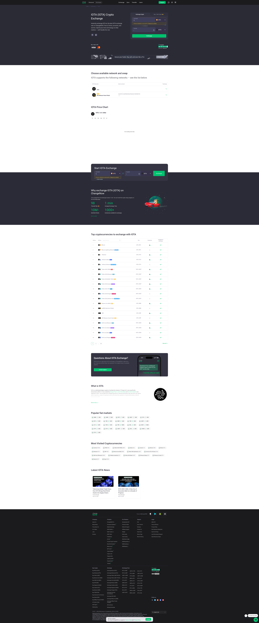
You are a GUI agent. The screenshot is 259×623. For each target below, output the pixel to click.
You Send (136, 18)
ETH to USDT (140, 580)
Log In (162, 2)
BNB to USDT (132, 592)
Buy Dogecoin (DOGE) (96, 585)
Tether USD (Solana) (108, 284)
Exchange (121, 2)
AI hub (108, 539)
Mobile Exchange (110, 526)
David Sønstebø (121, 391)
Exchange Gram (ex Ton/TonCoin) (111, 593)
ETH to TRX (139, 588)
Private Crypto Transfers (112, 541)
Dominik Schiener (132, 391)
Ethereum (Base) (107, 259)
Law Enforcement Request (156, 534)
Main (87, 6)
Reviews (94, 534)
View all (164, 343)
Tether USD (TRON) (107, 269)
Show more (94, 402)
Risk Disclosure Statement (156, 529)
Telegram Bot (110, 556)
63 (101, 343)
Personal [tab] (91, 2)
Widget (123, 531)
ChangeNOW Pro (110, 522)
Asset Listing (124, 536)
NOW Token (109, 534)
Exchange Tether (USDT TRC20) (113, 577)
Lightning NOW (110, 558)
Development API (125, 522)
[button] (160, 20)
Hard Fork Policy (154, 531)
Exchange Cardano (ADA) (112, 585)
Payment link (110, 561)
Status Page (139, 534)
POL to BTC (139, 590)
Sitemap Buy (95, 607)
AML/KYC (153, 522)
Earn (128, 2)
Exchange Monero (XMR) (112, 582)
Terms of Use (128, 620)
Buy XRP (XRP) (95, 582)
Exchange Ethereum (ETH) (112, 573)
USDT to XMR (125, 575)
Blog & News (95, 524)
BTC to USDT (124, 573)
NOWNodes (124, 546)
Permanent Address (111, 524)
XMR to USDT (132, 590)
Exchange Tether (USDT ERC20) (113, 575)
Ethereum (104, 254)
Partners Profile (125, 524)
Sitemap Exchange (111, 607)
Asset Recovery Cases (156, 536)
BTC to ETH (124, 587)
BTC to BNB (132, 588)
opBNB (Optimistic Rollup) (108, 308)
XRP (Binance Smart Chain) (109, 318)
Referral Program (125, 526)
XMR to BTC (124, 582)
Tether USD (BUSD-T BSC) (109, 279)
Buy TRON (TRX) (95, 592)
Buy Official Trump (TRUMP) (98, 599)
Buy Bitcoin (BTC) (96, 570)
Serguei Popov (113, 391)
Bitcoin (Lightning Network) (110, 250)
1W (95, 118)
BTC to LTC (139, 578)
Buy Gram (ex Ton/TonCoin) (98, 594)
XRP (103, 313)
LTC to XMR (132, 573)
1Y (103, 118)
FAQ (138, 522)
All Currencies (110, 604)
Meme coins (109, 546)
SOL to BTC (124, 590)
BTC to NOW (140, 585)
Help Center (139, 531)
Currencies (93, 6)
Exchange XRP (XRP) (111, 596)
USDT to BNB (140, 575)
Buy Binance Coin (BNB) (97, 577)
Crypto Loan (109, 553)
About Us (94, 522)
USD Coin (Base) (107, 332)
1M (98, 118)
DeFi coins (109, 548)
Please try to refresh (152, 23)
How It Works (140, 524)
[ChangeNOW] (84, 2)
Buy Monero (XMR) (96, 590)
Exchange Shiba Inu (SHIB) (112, 598)
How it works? (94, 216)
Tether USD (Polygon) (109, 293)
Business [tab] (98, 2)
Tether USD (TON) (107, 288)
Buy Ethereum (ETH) (96, 573)
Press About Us (95, 526)
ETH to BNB (132, 575)
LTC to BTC (132, 585)
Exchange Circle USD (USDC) (113, 580)
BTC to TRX (139, 583)
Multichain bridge (125, 539)
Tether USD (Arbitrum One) (110, 298)
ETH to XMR (124, 577)
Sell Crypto (94, 604)
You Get (135, 28)
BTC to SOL (139, 592)
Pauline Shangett (96, 494)
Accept (148, 619)
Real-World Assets (111, 544)
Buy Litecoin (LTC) (96, 587)
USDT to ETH (140, 573)
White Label (124, 534)
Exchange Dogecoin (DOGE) (113, 587)
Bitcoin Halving (140, 536)
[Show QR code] (165, 514)
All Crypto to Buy (95, 602)
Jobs (93, 531)
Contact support (103, 369)
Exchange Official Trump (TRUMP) (112, 602)
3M (101, 118)
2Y (106, 118)
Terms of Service (154, 524)
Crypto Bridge (110, 551)
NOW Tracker (110, 531)
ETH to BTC (124, 580)
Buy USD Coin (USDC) (96, 580)
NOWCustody (125, 544)
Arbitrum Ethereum (109, 264)
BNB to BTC (132, 578)
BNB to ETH (124, 585)
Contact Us (139, 529)
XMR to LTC (132, 580)
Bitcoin (103, 245)
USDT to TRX (132, 571)
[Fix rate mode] (154, 30)
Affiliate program (125, 529)
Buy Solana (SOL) (96, 597)
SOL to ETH (139, 571)
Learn (141, 2)
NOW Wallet (109, 529)
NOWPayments (125, 541)
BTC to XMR (124, 570)
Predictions (109, 536)
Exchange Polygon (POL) (112, 590)
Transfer (134, 2)
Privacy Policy (154, 526)
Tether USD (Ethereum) (108, 274)
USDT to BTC (124, 592)
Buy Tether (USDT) (96, 575)
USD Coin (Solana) (108, 327)
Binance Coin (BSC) (107, 303)
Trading (108, 563)
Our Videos (94, 529)
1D (92, 118)
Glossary (139, 526)
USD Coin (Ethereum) (108, 323)
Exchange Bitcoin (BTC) (112, 570)
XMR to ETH (132, 583)
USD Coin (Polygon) (108, 337)
